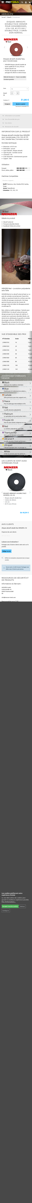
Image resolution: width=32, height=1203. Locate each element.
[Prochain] (27, 47)
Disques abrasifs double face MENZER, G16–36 (14, 494)
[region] (16, 47)
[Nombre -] (12, 93)
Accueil (3, 17)
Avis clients (8, 123)
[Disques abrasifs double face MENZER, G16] (16, 478)
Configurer (6, 910)
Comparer (7, 104)
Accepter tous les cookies (10, 906)
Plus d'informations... (9, 901)
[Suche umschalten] (22, 2)
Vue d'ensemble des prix (12, 119)
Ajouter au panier (20, 104)
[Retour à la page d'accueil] (12, 2)
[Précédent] (4, 47)
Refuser (22, 906)
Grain (4, 88)
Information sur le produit (12, 115)
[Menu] (3, 2)
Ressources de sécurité (11, 126)
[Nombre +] (17, 93)
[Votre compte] (26, 2)
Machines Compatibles (10, 176)
